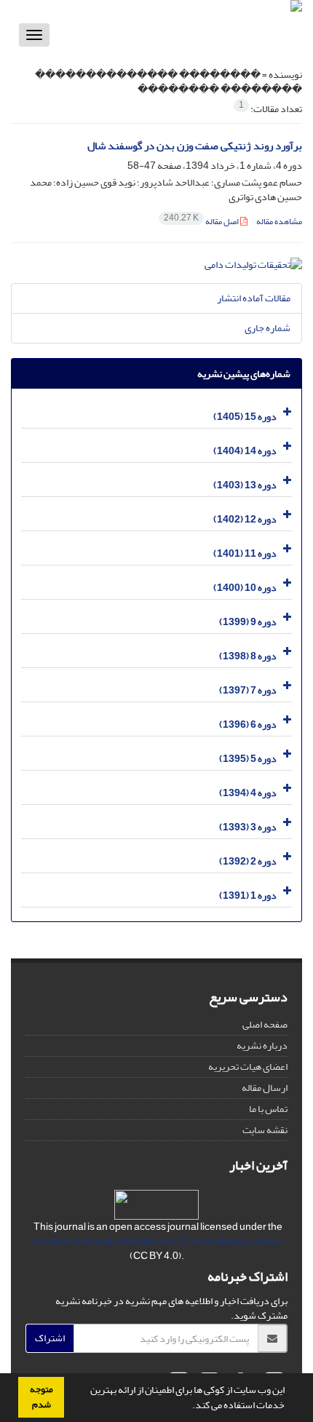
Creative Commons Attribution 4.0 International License (156, 1241)
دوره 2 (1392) (248, 861)
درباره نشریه (262, 1045)
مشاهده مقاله (279, 221)
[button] (188, 1407)
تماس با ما (268, 1109)
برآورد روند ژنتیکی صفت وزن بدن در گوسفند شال (194, 145)
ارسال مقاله (265, 1087)
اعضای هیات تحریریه (248, 1066)
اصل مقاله (202, 221)
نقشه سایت (265, 1130)
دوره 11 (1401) (245, 553)
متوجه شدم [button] (41, 1397)
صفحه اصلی (265, 1024)
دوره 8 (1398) (248, 656)
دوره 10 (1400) (245, 587)
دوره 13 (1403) (245, 485)
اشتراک (50, 1338)
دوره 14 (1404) (245, 451)
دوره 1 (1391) (248, 895)
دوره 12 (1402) (245, 519)
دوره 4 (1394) (248, 793)
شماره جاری (267, 328)
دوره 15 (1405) (245, 416)
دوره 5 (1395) (248, 758)
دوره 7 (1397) (248, 690)
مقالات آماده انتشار (253, 298)
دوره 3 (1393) (248, 827)
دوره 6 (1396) (248, 724)
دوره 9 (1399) (248, 622)
